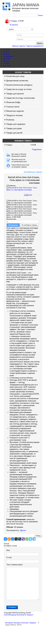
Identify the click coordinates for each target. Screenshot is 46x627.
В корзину (14, 25)
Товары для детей (14, 133)
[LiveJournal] (19, 539)
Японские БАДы (13, 102)
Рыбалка (10, 120)
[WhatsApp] (26, 539)
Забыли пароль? (19, 46)
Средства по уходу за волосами (20, 98)
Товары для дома (14, 128)
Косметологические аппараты (19, 85)
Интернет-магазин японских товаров (20, 623)
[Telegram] (34, 539)
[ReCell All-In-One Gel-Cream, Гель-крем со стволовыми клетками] (23, 190)
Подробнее (37, 149)
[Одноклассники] (8, 539)
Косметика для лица (15, 76)
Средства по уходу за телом (18, 89)
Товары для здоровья (15, 124)
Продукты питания (14, 115)
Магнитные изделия (15, 111)
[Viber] (23, 539)
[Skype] (30, 539)
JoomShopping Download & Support (18, 615)
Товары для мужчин (15, 93)
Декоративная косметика (17, 80)
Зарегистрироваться (34, 46)
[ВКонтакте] (5, 539)
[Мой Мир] (12, 539)
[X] (16, 539)
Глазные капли (12, 107)
